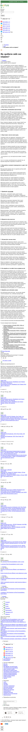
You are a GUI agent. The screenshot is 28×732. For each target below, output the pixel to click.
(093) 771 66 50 (6, 26)
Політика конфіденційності (10, 674)
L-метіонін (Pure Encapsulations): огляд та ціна (12, 620)
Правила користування (9, 675)
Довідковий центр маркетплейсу (11, 671)
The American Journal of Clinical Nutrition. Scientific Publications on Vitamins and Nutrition (14, 348)
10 (1, 404)
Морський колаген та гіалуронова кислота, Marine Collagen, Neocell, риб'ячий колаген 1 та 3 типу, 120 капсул (13, 547)
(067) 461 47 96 (6, 32)
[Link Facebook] (4, 717)
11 (1, 512)
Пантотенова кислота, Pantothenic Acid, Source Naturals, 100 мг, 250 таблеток (12, 402)
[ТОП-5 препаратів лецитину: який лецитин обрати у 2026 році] (14, 579)
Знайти (2, 15)
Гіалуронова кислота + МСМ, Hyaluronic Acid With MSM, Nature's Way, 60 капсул (13, 527)
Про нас (5, 663)
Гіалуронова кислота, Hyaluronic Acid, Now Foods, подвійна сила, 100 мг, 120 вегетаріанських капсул (13, 510)
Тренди (5, 678)
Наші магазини (7, 694)
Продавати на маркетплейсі (10, 670)
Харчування (8, 610)
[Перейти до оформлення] (1, 38)
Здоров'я (7, 602)
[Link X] (10, 717)
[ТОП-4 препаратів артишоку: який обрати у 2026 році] (14, 637)
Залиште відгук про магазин (10, 693)
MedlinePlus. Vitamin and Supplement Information (14, 333)
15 (1, 477)
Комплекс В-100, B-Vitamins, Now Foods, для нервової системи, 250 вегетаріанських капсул (14, 419)
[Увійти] (1, 34)
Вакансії (5, 665)
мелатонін (10, 191)
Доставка (5, 684)
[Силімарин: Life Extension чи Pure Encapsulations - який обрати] (14, 589)
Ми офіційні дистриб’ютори (10, 666)
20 (1, 549)
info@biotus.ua (6, 658)
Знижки (5, 683)
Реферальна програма (8, 689)
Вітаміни (7, 608)
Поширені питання (8, 692)
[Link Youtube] (9, 717)
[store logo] (5, 6)
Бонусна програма (7, 688)
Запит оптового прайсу (9, 669)
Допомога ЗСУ (9, 612)
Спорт (7, 606)
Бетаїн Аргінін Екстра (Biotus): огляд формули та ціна (14, 624)
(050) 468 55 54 (6, 30)
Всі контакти (6, 660)
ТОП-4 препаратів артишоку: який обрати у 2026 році (14, 638)
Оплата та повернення (8, 685)
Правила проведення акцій (10, 673)
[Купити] (2, 396)
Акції (4, 681)
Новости (7, 614)
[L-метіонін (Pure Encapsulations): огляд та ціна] (14, 561)
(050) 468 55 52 (6, 28)
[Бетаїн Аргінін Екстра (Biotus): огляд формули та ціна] (14, 570)
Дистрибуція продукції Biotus (10, 667)
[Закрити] (2, 727)
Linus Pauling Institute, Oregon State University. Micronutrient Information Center (14, 345)
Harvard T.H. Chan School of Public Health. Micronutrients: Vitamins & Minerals (13, 340)
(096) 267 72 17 (6, 24)
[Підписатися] (4, 703)
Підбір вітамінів (7, 676)
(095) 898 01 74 (6, 22)
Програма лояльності (8, 687)
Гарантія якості (7, 691)
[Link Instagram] (6, 717)
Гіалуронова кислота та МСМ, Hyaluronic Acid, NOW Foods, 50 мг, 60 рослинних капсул (14, 493)
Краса (6, 604)
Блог (4, 46)
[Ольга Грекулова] (5, 351)
